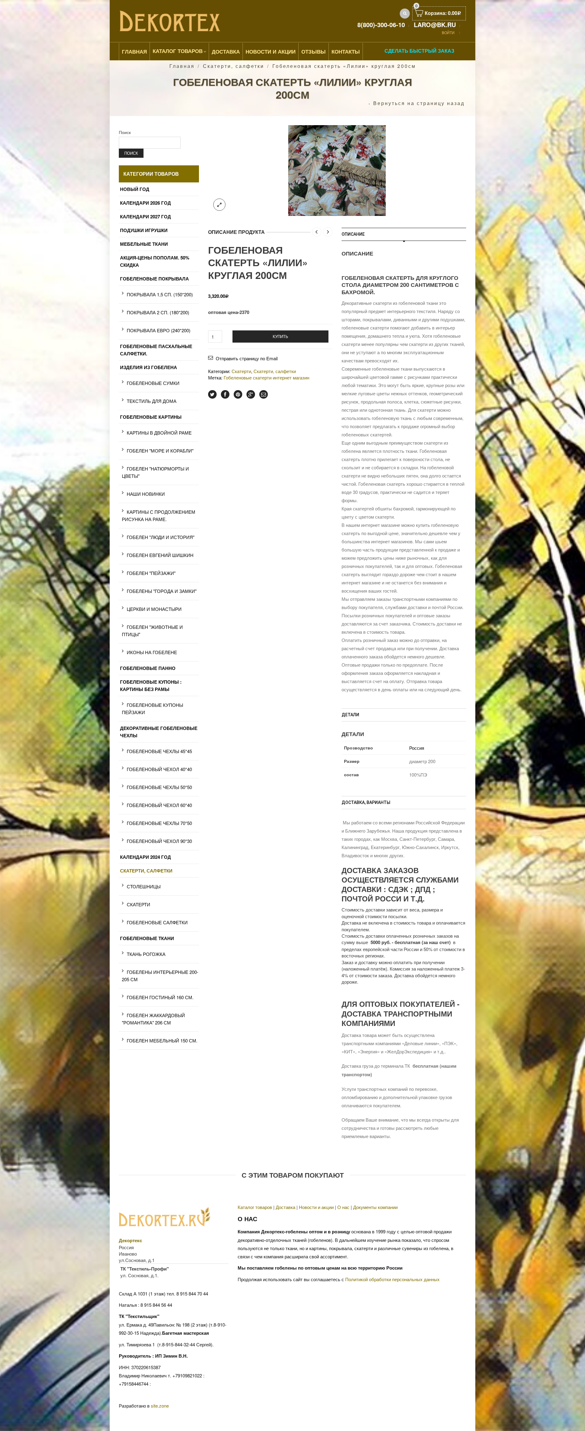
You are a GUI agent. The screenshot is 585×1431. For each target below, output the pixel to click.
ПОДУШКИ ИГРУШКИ (144, 230)
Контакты (346, 51)
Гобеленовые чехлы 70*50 (159, 823)
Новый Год (134, 189)
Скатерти (241, 371)
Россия (416, 748)
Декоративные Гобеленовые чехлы (158, 732)
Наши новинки (146, 494)
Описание (353, 234)
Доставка (226, 51)
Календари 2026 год (145, 202)
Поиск (125, 132)
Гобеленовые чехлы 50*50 (159, 787)
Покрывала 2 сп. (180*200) (158, 312)
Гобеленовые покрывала (154, 278)
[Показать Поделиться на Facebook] (225, 394)
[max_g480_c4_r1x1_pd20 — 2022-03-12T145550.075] (337, 170)
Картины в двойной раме (159, 432)
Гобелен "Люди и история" (160, 537)
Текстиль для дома (151, 401)
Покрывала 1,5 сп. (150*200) (160, 294)
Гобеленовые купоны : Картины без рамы (151, 685)
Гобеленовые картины (151, 417)
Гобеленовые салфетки (157, 922)
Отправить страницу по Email (247, 358)
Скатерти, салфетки (233, 65)
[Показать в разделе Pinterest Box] (238, 394)
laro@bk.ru (435, 24)
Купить (280, 336)
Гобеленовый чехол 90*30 (159, 841)
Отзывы (313, 51)
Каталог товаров (178, 51)
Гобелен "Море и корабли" (160, 450)
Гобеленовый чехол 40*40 (159, 769)
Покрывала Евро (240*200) (158, 330)
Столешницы (144, 886)
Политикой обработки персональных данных (392, 1279)
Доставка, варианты (366, 802)
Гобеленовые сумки (153, 383)
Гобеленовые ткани (147, 938)
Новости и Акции (271, 51)
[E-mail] (263, 394)
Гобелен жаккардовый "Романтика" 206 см (153, 1019)
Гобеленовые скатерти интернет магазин (266, 377)
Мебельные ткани (144, 244)
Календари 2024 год (145, 857)
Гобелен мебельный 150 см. (162, 1040)
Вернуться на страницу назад (419, 103)
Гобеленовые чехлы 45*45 (159, 751)
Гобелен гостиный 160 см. (160, 997)
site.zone (160, 1405)
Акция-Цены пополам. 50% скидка (154, 261)
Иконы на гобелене (152, 652)
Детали (350, 714)
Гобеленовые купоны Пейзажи (152, 708)
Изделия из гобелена (148, 367)
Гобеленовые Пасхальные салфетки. (156, 350)
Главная (134, 51)
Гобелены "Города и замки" (162, 591)
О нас (343, 1207)
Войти (448, 32)
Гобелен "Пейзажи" (151, 573)
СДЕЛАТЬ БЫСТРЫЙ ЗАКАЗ (419, 50)
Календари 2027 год (145, 216)
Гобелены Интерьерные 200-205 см (160, 975)
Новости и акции (316, 1207)
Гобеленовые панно (148, 668)
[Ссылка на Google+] (250, 394)
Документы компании (375, 1207)
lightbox (219, 205)
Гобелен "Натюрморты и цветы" (155, 472)
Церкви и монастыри (154, 609)
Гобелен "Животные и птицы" (152, 630)
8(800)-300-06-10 (381, 24)
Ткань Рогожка (146, 954)
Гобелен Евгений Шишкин (160, 555)
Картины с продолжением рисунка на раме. (158, 515)
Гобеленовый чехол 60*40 (159, 805)
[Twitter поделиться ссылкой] (212, 394)
